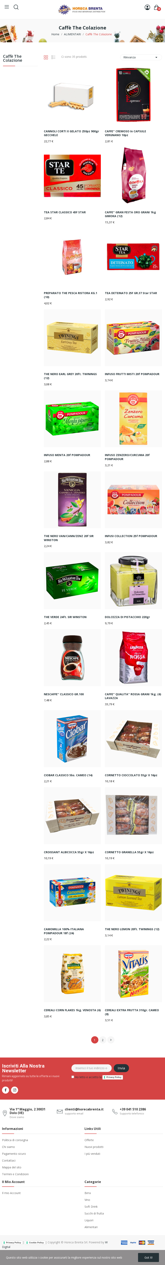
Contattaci (8, 1160)
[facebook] (5, 1090)
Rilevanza (141, 57)
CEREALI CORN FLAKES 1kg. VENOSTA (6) (72, 1010)
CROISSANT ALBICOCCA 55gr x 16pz (69, 852)
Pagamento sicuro (14, 1154)
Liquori (89, 1220)
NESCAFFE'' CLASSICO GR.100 (64, 694)
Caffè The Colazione (12, 58)
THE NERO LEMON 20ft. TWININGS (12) (132, 929)
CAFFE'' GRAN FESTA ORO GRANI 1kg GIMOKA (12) (130, 214)
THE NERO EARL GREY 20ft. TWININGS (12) (70, 376)
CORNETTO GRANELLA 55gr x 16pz (129, 852)
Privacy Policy (113, 1077)
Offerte (89, 1140)
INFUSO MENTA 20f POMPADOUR (67, 455)
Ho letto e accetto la (97, 1077)
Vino (87, 1200)
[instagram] (14, 1090)
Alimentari (91, 1227)
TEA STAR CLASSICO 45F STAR (65, 212)
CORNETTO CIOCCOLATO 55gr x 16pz (131, 775)
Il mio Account (11, 1193)
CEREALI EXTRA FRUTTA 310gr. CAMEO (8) (132, 1012)
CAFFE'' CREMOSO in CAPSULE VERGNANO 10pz (125, 133)
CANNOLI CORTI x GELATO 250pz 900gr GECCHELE (71, 133)
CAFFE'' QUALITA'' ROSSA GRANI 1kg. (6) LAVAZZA (133, 696)
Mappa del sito (11, 1167)
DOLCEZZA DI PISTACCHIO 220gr (127, 617)
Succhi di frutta (94, 1213)
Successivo (111, 1040)
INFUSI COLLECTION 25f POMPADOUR (131, 536)
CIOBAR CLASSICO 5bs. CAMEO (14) (68, 775)
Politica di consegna (15, 1140)
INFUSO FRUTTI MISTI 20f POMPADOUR (132, 374)
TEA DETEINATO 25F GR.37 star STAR (131, 293)
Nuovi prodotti (94, 1147)
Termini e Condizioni (15, 1174)
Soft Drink (91, 1206)
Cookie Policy (36, 1242)
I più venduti (92, 1154)
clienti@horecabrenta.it (84, 1109)
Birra (88, 1193)
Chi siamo (8, 1147)
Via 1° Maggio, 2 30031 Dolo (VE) (27, 1111)
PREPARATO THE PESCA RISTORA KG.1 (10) (70, 295)
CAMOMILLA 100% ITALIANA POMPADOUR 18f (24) (64, 931)
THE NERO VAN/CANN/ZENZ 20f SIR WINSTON (69, 538)
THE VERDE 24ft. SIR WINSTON (65, 617)
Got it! (148, 1257)
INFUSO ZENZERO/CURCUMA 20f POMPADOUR (127, 457)
